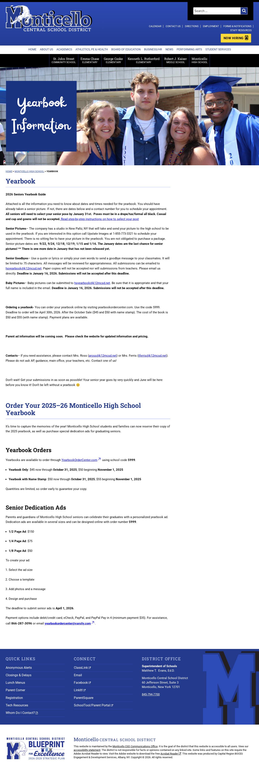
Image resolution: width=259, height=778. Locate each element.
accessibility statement (87, 750)
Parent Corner (15, 690)
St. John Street (64, 60)
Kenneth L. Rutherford (144, 60)
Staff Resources (241, 30)
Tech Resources (17, 705)
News (169, 49)
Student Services (218, 49)
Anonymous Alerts (19, 668)
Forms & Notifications (237, 26)
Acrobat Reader (169, 753)
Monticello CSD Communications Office (135, 746)
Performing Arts (189, 49)
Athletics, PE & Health (91, 49)
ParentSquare (83, 698)
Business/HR (153, 49)
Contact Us (173, 26)
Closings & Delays (18, 675)
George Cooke (113, 60)
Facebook (81, 683)
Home (32, 49)
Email (78, 675)
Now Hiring (234, 38)
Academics (64, 49)
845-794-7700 (151, 694)
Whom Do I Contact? (20, 713)
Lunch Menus (15, 683)
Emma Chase (90, 60)
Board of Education (126, 49)
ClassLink (81, 668)
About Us (46, 49)
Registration (14, 698)
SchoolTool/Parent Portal (92, 705)
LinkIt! (78, 690)
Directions (191, 26)
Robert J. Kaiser (175, 60)
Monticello (199, 60)
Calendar (155, 26)
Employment (211, 26)
